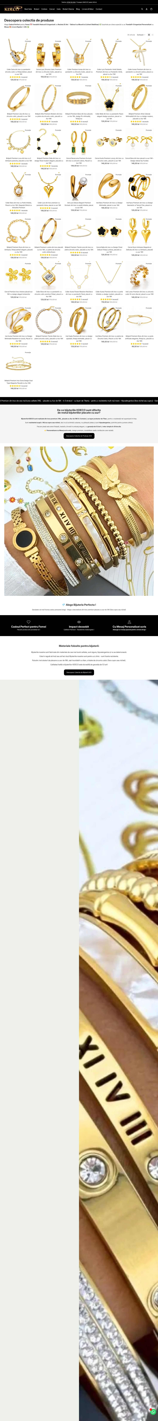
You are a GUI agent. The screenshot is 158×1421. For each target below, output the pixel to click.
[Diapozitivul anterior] (7, 53)
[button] (141, 34)
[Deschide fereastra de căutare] (142, 9)
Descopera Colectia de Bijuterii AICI (79, 672)
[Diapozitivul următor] (29, 53)
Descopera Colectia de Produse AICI (79, 436)
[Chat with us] (153, 1412)
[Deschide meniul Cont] (146, 9)
